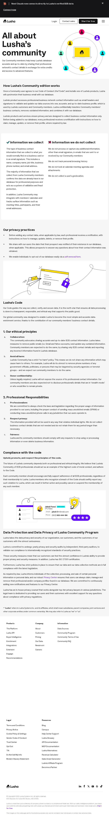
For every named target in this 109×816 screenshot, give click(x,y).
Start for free (88, 21)
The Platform (12, 629)
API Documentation (50, 742)
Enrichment (11, 641)
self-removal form (72, 256)
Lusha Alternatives (49, 750)
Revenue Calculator (50, 755)
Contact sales (68, 21)
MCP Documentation (50, 746)
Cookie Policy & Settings (16, 734)
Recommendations (14, 658)
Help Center (50, 734)
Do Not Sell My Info (14, 755)
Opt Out (9, 746)
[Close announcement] (102, 3)
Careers (38, 650)
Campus (45, 730)
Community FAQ (64, 641)
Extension (10, 650)
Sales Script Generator (51, 759)
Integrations (11, 645)
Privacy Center (50, 577)
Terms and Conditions (15, 725)
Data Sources (63, 629)
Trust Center (11, 742)
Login (54, 21)
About (37, 629)
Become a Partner (49, 767)
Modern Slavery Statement (17, 759)
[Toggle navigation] (103, 21)
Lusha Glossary (48, 738)
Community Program (66, 633)
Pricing (38, 637)
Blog (44, 725)
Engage (9, 654)
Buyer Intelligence (13, 637)
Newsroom (39, 645)
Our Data (39, 641)
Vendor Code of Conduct (16, 738)
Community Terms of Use (68, 637)
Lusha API (10, 633)
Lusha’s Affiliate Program (52, 763)
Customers (39, 633)
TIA (7, 750)
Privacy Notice (12, 730)
